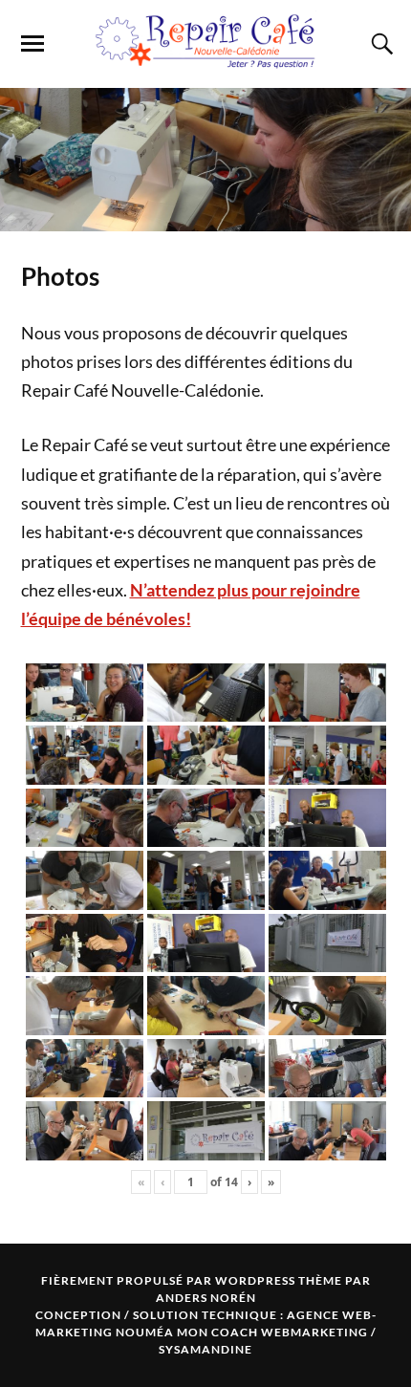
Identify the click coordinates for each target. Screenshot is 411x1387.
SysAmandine (205, 1349)
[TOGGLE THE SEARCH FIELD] (379, 44)
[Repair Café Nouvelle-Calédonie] (205, 59)
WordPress (255, 1280)
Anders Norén (206, 1297)
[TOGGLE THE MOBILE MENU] (32, 44)
